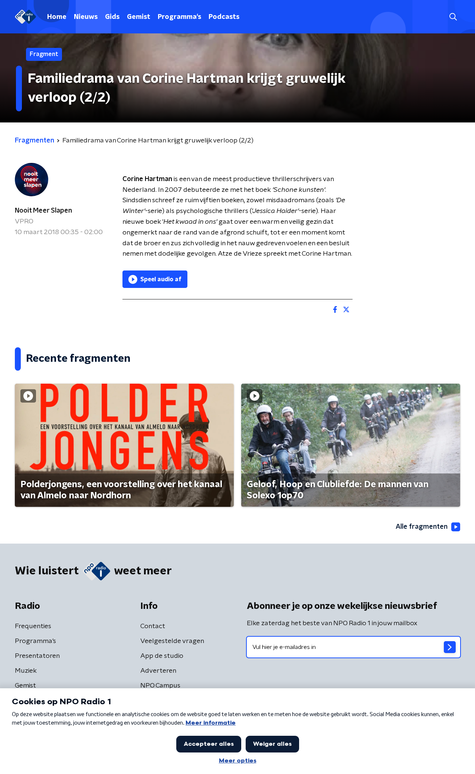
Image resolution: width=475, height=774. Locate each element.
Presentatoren (37, 656)
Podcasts (224, 17)
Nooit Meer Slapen (43, 210)
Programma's (179, 17)
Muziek (26, 671)
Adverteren (158, 671)
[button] (453, 17)
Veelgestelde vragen (172, 641)
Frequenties (33, 626)
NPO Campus (160, 685)
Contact (152, 626)
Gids (112, 17)
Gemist (138, 17)
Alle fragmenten (422, 527)
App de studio (161, 656)
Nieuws (86, 17)
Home (56, 17)
